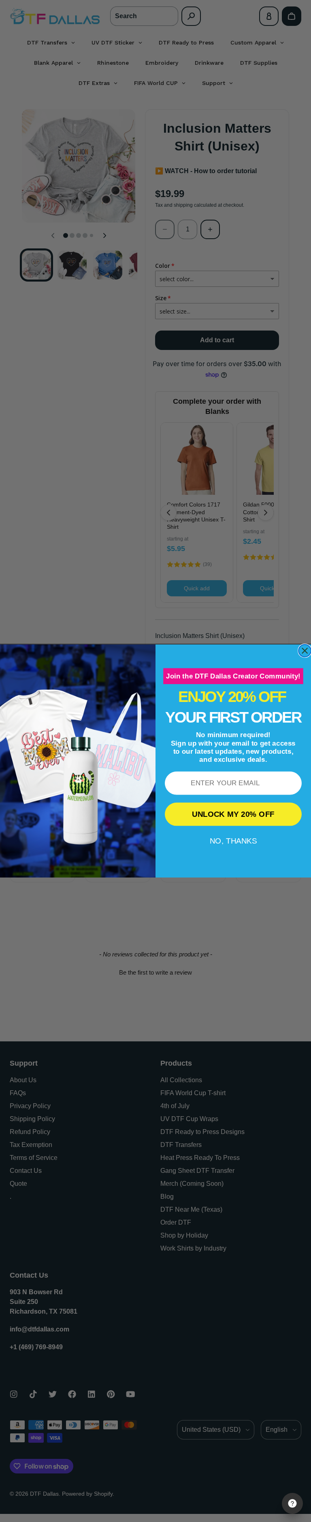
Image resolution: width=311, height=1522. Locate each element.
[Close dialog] (304, 650)
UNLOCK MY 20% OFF (233, 814)
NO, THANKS (233, 840)
